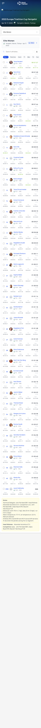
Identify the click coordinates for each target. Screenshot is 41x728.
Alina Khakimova (19, 349)
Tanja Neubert (18, 61)
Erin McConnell (18, 371)
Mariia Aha (17, 477)
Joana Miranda (18, 317)
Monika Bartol (18, 307)
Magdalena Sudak (19, 243)
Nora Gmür (17, 72)
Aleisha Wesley (18, 232)
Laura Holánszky (19, 488)
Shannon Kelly (18, 467)
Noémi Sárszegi (18, 285)
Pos (5, 57)
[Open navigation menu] (3, 3)
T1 (24, 57)
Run (37, 57)
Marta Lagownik (19, 264)
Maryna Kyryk (18, 221)
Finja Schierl (17, 115)
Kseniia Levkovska (19, 211)
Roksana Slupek (19, 83)
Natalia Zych (18, 296)
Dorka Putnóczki (19, 200)
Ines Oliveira (17, 381)
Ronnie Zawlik (18, 424)
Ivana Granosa (18, 339)
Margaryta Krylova (19, 413)
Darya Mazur (18, 456)
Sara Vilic (16, 147)
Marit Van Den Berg (20, 360)
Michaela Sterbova (19, 253)
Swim (19, 57)
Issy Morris (17, 104)
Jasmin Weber (18, 392)
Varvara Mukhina (19, 445)
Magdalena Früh (19, 328)
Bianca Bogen (18, 179)
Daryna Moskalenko (20, 125)
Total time (13, 57)
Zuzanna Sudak (18, 157)
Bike (29, 57)
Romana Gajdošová (20, 93)
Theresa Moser (18, 403)
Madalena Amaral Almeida (22, 136)
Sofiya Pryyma (18, 168)
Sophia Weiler (18, 275)
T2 (33, 57)
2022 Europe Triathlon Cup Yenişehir (19, 19)
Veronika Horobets (19, 435)
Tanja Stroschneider (20, 189)
